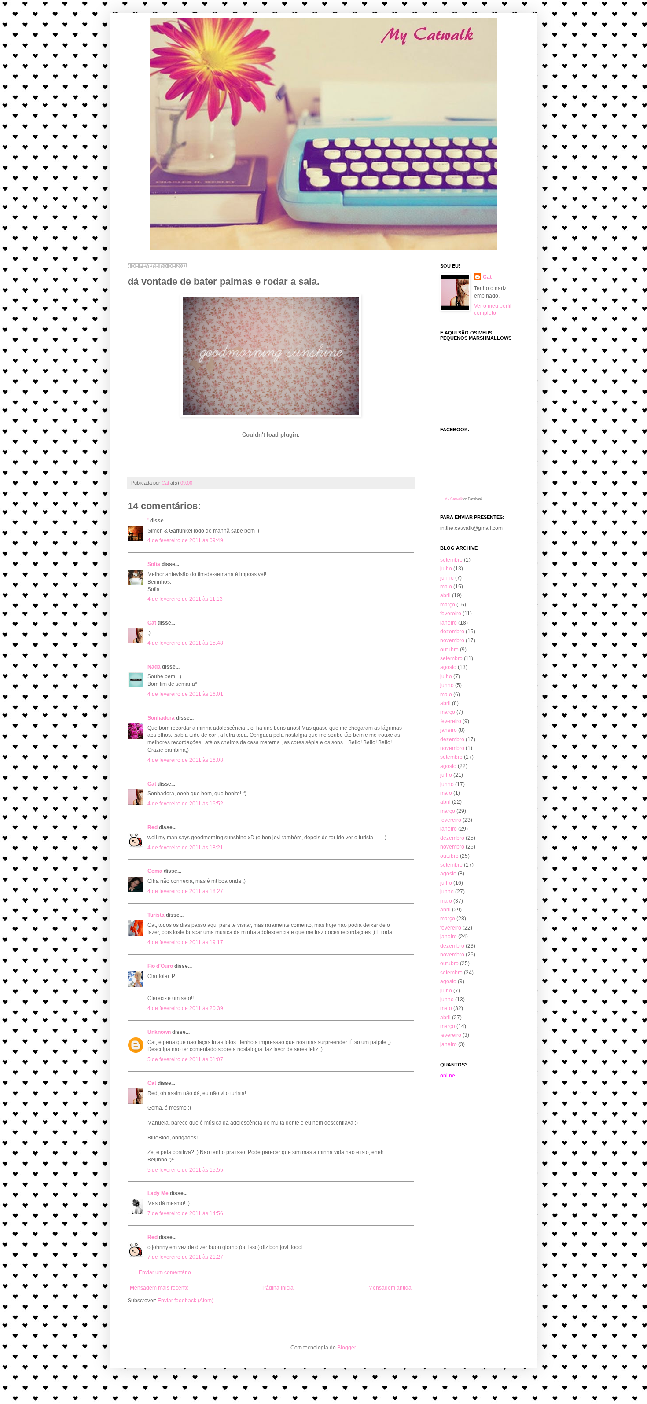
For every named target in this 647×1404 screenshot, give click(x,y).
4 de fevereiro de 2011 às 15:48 (185, 643)
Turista (156, 915)
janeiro (448, 623)
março (447, 605)
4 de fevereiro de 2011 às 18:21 (185, 848)
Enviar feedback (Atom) (185, 1300)
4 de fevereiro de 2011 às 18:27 (185, 891)
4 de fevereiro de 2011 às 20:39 (185, 1008)
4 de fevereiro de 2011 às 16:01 (185, 694)
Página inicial (278, 1288)
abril (445, 595)
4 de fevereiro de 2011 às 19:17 (185, 942)
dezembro (452, 631)
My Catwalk (454, 499)
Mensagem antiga (390, 1288)
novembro (452, 640)
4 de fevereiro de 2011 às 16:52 (185, 804)
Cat (151, 623)
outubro (449, 650)
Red (152, 827)
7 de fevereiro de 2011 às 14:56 (185, 1213)
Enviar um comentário (165, 1272)
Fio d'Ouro (160, 966)
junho (447, 578)
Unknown (159, 1032)
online (447, 1076)
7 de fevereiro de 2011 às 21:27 (185, 1257)
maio (446, 587)
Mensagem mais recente (159, 1288)
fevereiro (450, 613)
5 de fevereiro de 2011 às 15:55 (185, 1170)
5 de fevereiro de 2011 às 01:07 (185, 1059)
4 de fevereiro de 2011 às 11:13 (185, 599)
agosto (448, 667)
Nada (154, 667)
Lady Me (158, 1193)
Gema (154, 871)
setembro (451, 560)
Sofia (153, 564)
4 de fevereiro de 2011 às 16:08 (185, 760)
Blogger (346, 1348)
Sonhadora (161, 718)
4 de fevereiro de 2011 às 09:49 (185, 540)
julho (446, 569)
